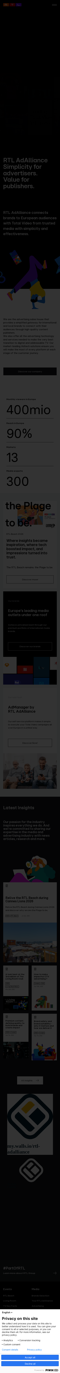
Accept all (30, 1357)
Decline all (30, 1363)
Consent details (10, 1349)
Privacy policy (34, 1349)
